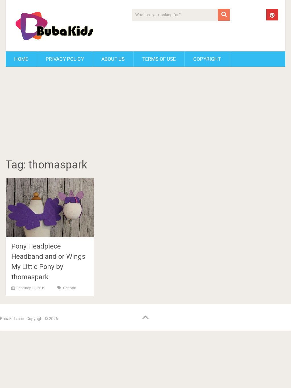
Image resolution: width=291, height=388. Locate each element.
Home (21, 59)
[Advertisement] (145, 113)
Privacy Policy (65, 59)
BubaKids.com (13, 318)
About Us (113, 59)
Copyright (207, 59)
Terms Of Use (159, 59)
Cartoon (69, 288)
